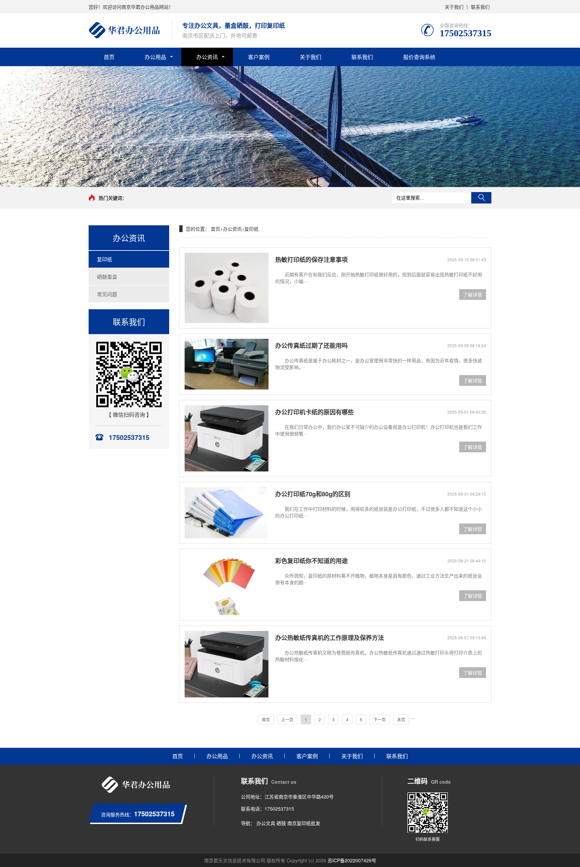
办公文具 (265, 823)
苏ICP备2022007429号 (352, 860)
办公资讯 (207, 57)
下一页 (380, 719)
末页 (401, 719)
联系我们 (480, 6)
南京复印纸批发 (303, 823)
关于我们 (454, 6)
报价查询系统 (419, 57)
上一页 (287, 719)
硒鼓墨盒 (107, 276)
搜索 (481, 197)
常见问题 (107, 294)
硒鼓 (281, 823)
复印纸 (104, 259)
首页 (109, 57)
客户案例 (259, 57)
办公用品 (155, 57)
